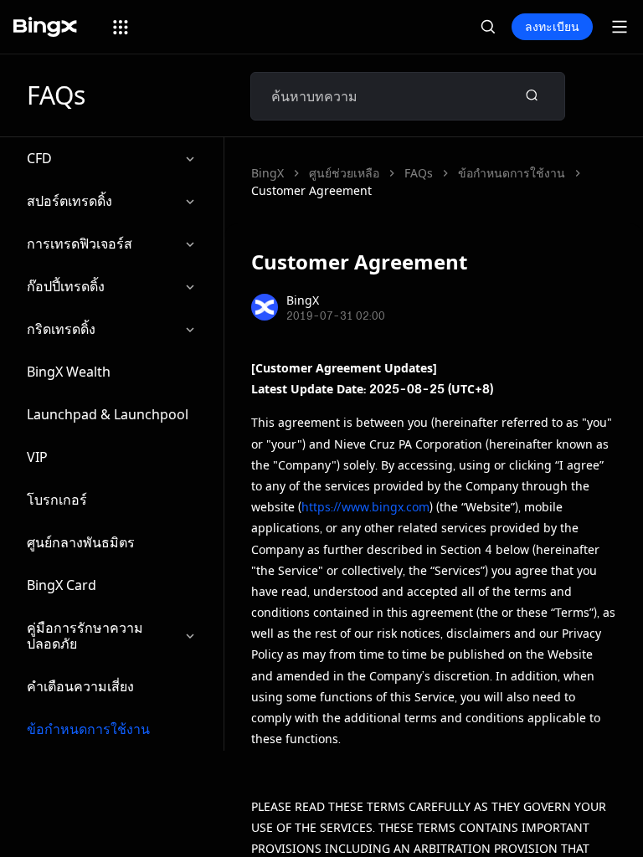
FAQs (418, 173)
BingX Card (61, 585)
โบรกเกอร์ (57, 499)
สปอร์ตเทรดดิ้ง (69, 201)
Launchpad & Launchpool (107, 414)
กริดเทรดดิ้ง (61, 329)
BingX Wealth (69, 371)
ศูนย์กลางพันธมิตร (81, 542)
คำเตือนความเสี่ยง (80, 686)
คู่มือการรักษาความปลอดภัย (85, 635)
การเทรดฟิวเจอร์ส (79, 243)
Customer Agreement (311, 190)
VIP (37, 457)
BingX (267, 173)
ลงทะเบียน (552, 26)
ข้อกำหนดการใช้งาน (88, 729)
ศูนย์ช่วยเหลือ (344, 173)
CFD (39, 158)
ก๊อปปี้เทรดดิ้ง (66, 286)
